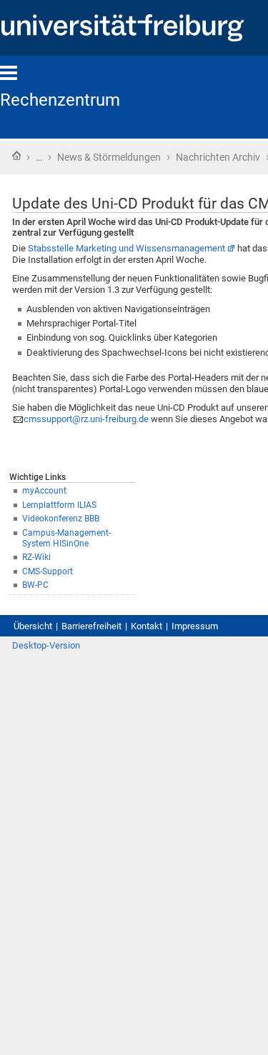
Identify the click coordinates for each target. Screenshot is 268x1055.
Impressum (195, 626)
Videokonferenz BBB (60, 519)
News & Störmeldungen (109, 157)
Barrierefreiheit (91, 626)
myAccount (44, 491)
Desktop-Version (46, 645)
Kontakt (146, 626)
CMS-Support (47, 571)
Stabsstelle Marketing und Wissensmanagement (126, 248)
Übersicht (33, 626)
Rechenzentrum (60, 100)
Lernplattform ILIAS (59, 505)
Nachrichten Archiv (218, 157)
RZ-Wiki (36, 557)
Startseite (16, 156)
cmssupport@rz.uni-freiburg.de (86, 419)
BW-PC (35, 585)
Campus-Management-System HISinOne (66, 538)
